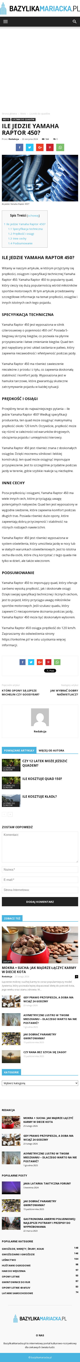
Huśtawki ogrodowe (16, 1265)
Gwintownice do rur (16, 1282)
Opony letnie (11, 1276)
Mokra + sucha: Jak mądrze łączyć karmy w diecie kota (39, 970)
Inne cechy (17, 238)
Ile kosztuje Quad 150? (42, 779)
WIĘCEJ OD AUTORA (51, 750)
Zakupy (7, 961)
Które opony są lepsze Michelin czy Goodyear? (20, 692)
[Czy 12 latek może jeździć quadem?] (11, 765)
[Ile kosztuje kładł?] (11, 800)
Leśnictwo (9, 1260)
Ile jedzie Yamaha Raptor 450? (25, 224)
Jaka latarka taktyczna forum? (47, 1183)
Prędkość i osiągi (21, 233)
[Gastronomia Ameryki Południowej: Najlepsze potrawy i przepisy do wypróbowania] (11, 1223)
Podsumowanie (20, 243)
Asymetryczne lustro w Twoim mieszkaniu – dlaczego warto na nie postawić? (50, 1019)
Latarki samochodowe (17, 1293)
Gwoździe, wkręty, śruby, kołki (23, 1248)
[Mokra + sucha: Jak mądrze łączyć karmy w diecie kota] (40, 945)
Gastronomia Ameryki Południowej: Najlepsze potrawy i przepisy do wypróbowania (49, 1222)
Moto (6, 119)
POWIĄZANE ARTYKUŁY (19, 750)
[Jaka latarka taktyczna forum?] (11, 1187)
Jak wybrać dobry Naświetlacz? (64, 692)
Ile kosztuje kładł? (39, 796)
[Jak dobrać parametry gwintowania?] (11, 1038)
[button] (75, 22)
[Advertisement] (40, 68)
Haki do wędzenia (13, 1271)
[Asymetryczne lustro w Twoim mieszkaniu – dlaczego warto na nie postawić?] (11, 1019)
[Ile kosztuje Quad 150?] (11, 783)
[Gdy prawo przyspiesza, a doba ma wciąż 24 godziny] (11, 1001)
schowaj (33, 215)
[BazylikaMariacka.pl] (40, 8)
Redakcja (14, 139)
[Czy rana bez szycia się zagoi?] (11, 1056)
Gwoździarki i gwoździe (18, 1254)
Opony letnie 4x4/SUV (16, 1287)
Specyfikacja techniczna (25, 229)
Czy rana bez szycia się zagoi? (44, 1052)
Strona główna (9, 113)
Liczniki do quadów (23, 119)
